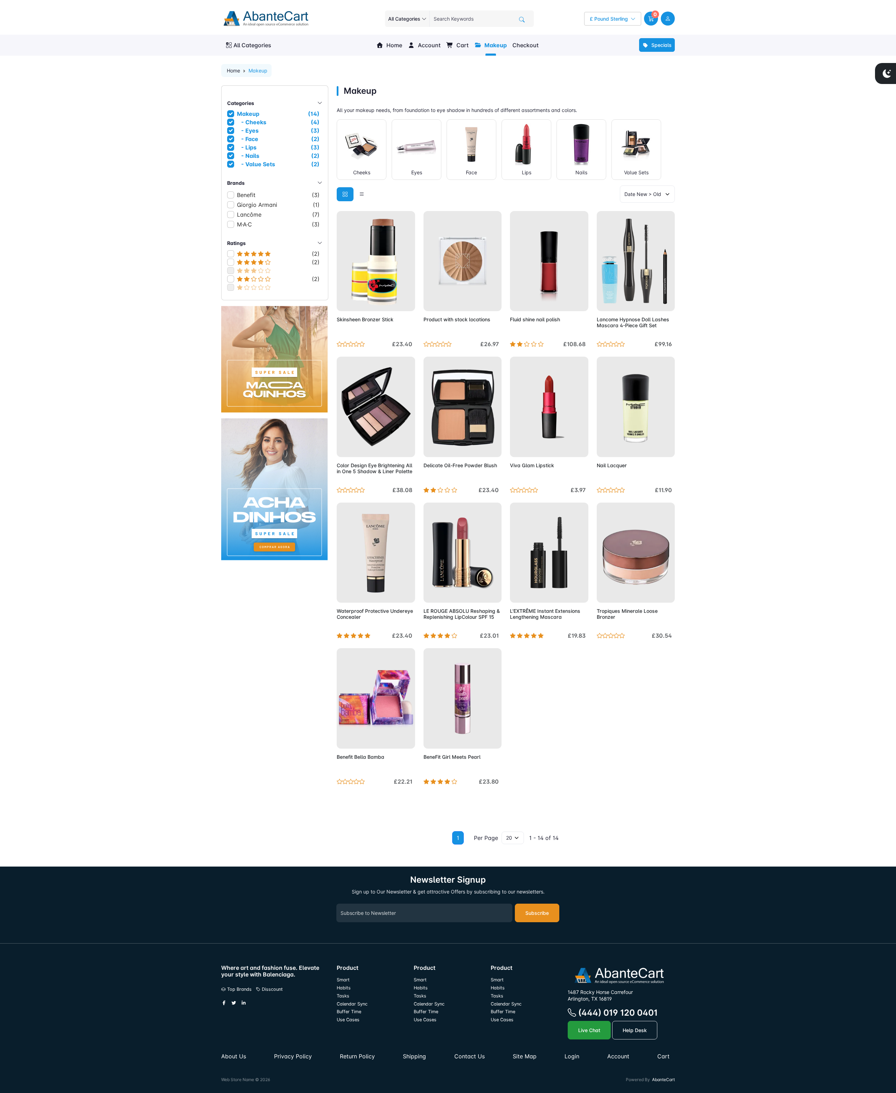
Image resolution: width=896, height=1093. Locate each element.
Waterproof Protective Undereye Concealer (375, 614)
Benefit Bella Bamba (360, 757)
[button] (651, 19)
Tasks (343, 996)
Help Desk (635, 1030)
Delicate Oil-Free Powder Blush (460, 465)
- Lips (279, 147)
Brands (236, 183)
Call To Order (567, 593)
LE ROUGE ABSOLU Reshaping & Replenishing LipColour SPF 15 (462, 614)
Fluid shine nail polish (535, 319)
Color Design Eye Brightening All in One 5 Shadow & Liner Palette (374, 468)
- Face (279, 138)
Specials (661, 45)
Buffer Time (349, 1011)
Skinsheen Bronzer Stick (365, 319)
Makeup (278, 113)
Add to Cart (393, 301)
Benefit (278, 194)
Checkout (525, 45)
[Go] (522, 19)
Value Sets (636, 172)
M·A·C (278, 224)
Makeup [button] (495, 45)
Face (471, 172)
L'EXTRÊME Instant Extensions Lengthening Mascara (545, 614)
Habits (344, 987)
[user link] (668, 19)
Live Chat (589, 1030)
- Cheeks (279, 122)
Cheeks (361, 172)
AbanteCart (663, 1079)
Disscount (271, 989)
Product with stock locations (457, 319)
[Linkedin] (243, 1003)
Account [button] (428, 45)
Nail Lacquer (612, 465)
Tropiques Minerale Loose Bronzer (627, 614)
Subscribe (537, 913)
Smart (343, 979)
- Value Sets (279, 164)
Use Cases (348, 1019)
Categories (240, 103)
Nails (581, 172)
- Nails (279, 155)
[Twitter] (234, 1003)
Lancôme (278, 214)
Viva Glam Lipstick (532, 465)
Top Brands (239, 989)
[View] (344, 301)
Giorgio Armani (278, 204)
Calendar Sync (352, 1004)
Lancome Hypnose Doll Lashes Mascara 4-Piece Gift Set (633, 322)
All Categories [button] (252, 45)
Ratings (236, 243)
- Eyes (279, 130)
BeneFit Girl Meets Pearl (452, 757)
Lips (526, 172)
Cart (462, 45)
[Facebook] (224, 1003)
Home (393, 45)
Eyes (416, 172)
